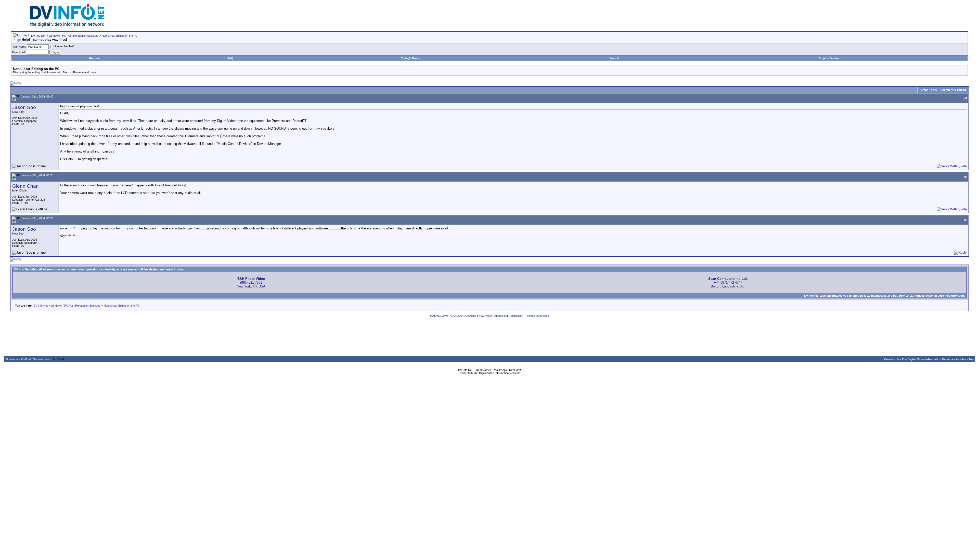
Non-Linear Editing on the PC (119, 35)
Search (614, 58)
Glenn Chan (25, 186)
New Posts (485, 315)
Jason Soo (24, 107)
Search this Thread (953, 89)
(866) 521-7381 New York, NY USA (251, 282)
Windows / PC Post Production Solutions (73, 35)
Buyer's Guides (829, 58)
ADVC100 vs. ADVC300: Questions (454, 315)
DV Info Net (38, 35)
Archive (961, 359)
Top (971, 359)
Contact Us (891, 359)
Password (18, 52)
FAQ (230, 58)
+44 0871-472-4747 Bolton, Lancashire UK (728, 282)
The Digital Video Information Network (927, 359)
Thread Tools (928, 89)
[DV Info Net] (67, 26)
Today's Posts (410, 58)
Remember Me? (64, 46)
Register (94, 58)
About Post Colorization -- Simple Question (520, 315)
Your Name (19, 46)
